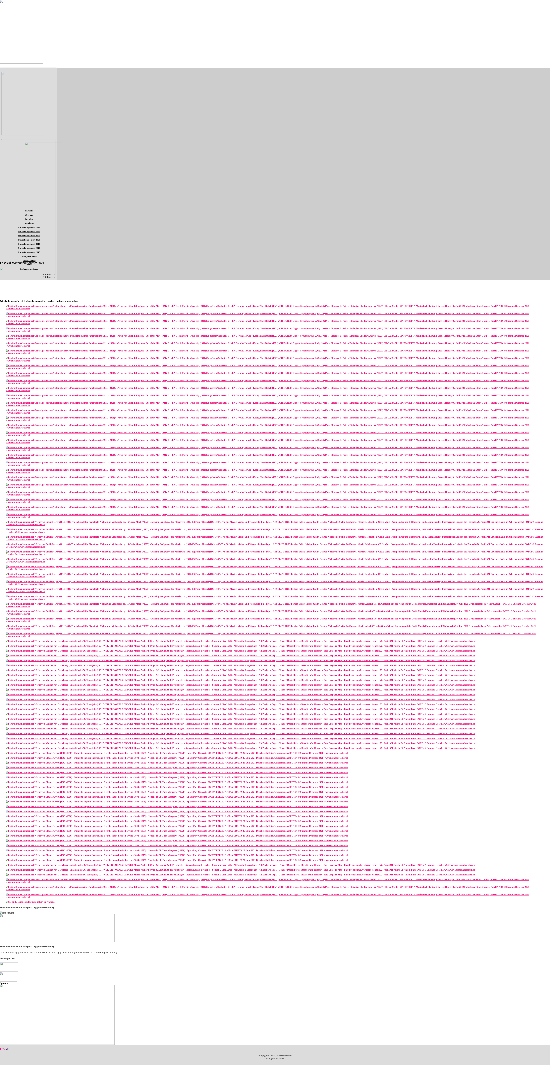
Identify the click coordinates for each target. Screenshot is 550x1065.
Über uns (29, 215)
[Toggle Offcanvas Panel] (548, 66)
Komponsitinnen (29, 256)
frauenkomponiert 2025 (29, 231)
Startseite (29, 211)
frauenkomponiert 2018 (29, 244)
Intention (29, 219)
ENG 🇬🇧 (4, 1049)
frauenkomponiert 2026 (29, 227)
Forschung (29, 223)
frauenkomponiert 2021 (29, 236)
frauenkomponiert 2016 (29, 248)
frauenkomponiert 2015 (29, 252)
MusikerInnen (29, 260)
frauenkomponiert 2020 (29, 240)
